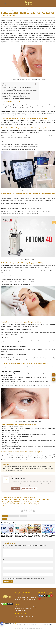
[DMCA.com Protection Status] (7, 603)
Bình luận (5, 547)
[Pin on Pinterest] (32, 511)
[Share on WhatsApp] (22, 511)
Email (4, 565)
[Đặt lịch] (53, 379)
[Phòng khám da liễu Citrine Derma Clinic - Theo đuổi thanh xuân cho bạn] (28, 3)
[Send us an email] (47, 595)
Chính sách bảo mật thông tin (41, 624)
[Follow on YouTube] (39, 599)
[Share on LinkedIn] (34, 511)
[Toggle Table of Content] (35, 84)
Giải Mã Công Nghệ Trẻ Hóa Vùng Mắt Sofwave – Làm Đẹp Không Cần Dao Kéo (23, 504)
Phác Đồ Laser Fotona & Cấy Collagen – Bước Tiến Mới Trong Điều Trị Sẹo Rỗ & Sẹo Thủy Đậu (27, 499)
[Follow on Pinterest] (51, 595)
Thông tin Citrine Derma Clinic (29, 488)
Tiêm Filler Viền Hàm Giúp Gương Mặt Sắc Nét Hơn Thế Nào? (18, 497)
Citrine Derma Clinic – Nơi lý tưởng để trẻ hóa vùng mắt (14, 96)
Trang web (5, 571)
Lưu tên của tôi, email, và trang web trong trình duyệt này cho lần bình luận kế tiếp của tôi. (25, 578)
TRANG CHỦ (4, 9)
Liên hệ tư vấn (15, 488)
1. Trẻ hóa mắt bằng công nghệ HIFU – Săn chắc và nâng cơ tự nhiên (17, 89)
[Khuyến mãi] (53, 374)
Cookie (50, 624)
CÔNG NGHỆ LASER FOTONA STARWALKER (14, 506)
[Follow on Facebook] (39, 595)
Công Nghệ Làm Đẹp (13, 9)
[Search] (54, 3)
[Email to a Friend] (29, 511)
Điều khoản (31, 624)
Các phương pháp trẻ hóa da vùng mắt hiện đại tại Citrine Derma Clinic (17, 87)
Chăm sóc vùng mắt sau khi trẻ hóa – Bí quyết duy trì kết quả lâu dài (17, 95)
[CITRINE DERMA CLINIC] (6, 479)
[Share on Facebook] (24, 511)
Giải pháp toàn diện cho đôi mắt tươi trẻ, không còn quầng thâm (16, 98)
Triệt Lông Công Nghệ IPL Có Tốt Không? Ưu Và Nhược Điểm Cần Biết (20, 502)
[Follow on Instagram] (42, 595)
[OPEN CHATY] (1, 623)
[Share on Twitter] (27, 511)
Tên (4, 559)
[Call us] (49, 595)
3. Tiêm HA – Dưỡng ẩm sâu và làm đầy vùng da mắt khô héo (15, 91)
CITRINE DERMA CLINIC (18, 479)
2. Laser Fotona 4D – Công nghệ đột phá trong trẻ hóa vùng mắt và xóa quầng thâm (20, 90)
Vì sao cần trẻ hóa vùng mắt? (8, 85)
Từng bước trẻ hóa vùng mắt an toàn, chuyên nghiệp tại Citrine (16, 93)
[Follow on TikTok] (44, 595)
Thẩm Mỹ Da (23, 516)
